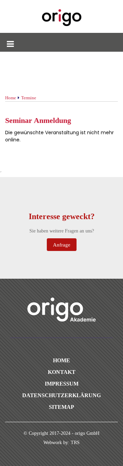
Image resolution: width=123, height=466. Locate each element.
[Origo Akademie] (61, 310)
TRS (75, 442)
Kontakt (62, 372)
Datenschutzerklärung (61, 395)
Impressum (62, 384)
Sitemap (61, 407)
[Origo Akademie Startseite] (61, 17)
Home (61, 360)
